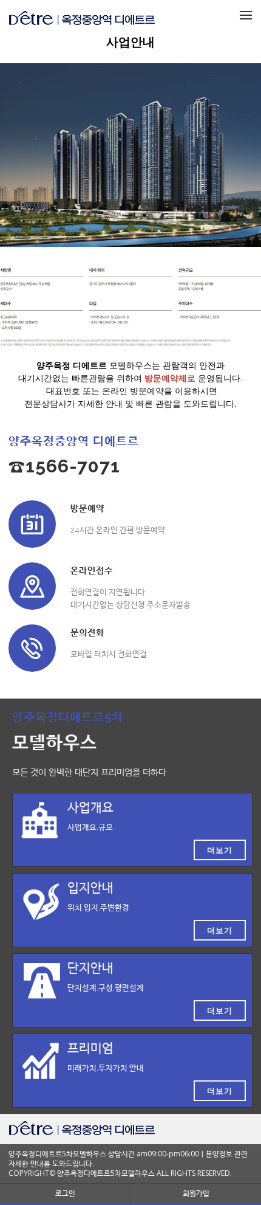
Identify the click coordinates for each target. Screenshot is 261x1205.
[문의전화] (32, 648)
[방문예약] (32, 524)
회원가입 (196, 1193)
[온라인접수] (32, 586)
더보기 (219, 849)
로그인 (65, 1193)
